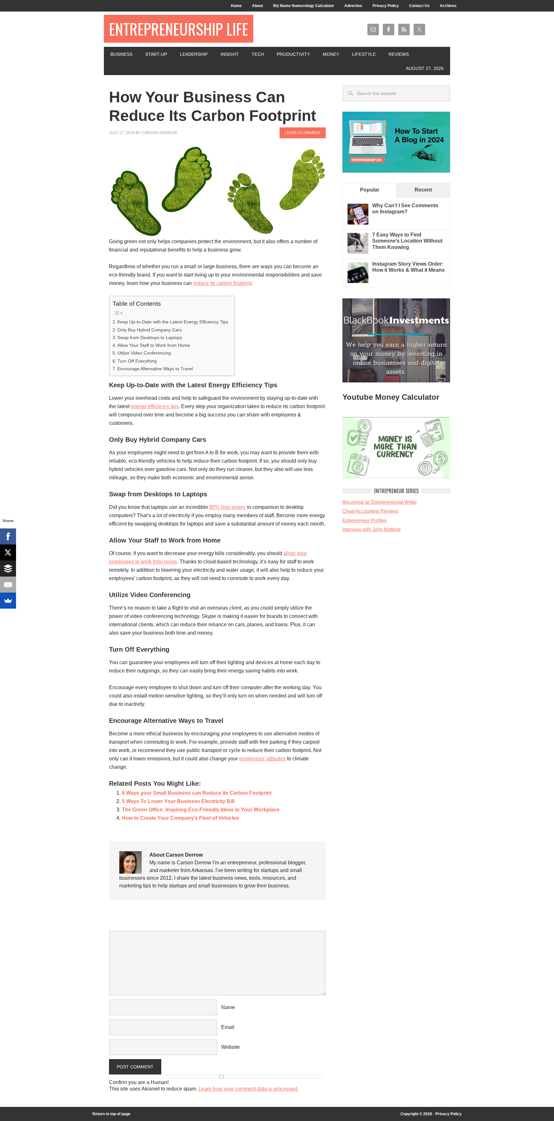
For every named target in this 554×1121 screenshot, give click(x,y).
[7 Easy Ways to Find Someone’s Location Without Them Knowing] (358, 252)
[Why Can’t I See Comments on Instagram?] (358, 223)
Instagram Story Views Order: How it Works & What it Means (408, 267)
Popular (369, 190)
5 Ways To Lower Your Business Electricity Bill (178, 801)
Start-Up (156, 54)
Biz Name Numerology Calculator (303, 6)
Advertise (353, 6)
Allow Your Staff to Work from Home (153, 345)
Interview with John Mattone (371, 529)
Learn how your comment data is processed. (248, 1088)
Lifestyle (364, 54)
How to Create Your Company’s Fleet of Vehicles (180, 818)
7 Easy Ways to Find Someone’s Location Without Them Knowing (407, 241)
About (257, 6)
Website (230, 1047)
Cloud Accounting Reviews (370, 511)
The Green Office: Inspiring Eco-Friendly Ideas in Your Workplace (201, 809)
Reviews (399, 54)
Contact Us (419, 6)
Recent (423, 190)
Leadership (194, 54)
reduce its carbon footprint (222, 283)
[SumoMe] (8, 601)
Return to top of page (111, 1114)
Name (228, 1007)
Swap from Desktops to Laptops (149, 337)
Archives (448, 6)
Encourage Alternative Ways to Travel (155, 368)
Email (227, 1027)
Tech (258, 54)
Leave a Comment (303, 133)
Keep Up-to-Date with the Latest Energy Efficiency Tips (172, 321)
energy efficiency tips (155, 406)
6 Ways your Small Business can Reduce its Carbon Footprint (197, 793)
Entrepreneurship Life (178, 28)
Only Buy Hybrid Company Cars (149, 329)
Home (236, 6)
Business (121, 54)
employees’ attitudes (262, 758)
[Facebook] (8, 536)
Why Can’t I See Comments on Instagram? (405, 208)
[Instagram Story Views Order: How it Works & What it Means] (358, 281)
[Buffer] (8, 568)
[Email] (8, 585)
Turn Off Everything (137, 361)
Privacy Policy (386, 6)
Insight (230, 54)
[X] (8, 552)
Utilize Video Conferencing (144, 352)
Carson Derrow (159, 133)
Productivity (293, 54)
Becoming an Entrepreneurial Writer (379, 502)
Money (331, 54)
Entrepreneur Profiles (364, 520)
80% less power (227, 507)
